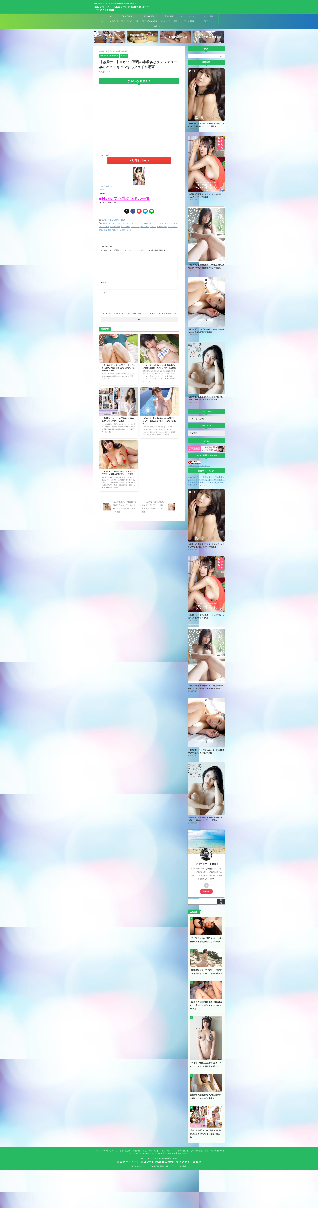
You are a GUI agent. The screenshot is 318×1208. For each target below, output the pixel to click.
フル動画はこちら (136, 160)
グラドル (134, 223)
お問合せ (206, 891)
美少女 (118, 230)
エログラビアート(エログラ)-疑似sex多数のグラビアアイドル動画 (159, 1161)
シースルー (135, 227)
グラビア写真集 (188, 21)
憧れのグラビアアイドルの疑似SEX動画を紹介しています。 (159, 1158)
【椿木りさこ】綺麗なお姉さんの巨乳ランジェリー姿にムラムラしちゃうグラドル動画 (159, 421)
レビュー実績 (209, 16)
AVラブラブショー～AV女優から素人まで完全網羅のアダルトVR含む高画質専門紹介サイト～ (206, 482)
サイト (103, 303)
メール (104, 293)
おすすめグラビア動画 (169, 21)
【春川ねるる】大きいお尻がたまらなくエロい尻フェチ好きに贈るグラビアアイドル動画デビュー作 (118, 367)
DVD (103, 223)
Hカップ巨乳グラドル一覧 (126, 198)
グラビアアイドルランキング (199, 466)
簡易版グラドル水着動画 (110, 220)
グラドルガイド (208, 21)
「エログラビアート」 (129, 16)
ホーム (109, 16)
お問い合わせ (159, 26)
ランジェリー (172, 227)
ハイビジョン (162, 227)
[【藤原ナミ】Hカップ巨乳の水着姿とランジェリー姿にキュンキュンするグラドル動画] (145, 211)
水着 (105, 230)
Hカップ (109, 223)
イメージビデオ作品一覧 (109, 21)
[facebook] (132, 211)
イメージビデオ (119, 223)
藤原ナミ (123, 220)
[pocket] (139, 211)
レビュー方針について (189, 16)
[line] (151, 211)
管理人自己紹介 (149, 16)
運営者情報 (169, 16)
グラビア (153, 223)
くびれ (128, 223)
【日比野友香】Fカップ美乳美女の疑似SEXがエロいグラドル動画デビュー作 (206, 1133)
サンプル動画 (125, 227)
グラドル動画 (144, 223)
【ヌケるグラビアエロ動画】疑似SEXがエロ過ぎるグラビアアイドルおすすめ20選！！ (206, 1005)
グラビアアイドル (163, 223)
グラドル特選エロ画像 (149, 21)
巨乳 (101, 230)
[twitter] (126, 211)
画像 (113, 230)
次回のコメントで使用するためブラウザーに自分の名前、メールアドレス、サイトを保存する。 (140, 313)
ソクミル (153, 227)
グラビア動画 (115, 227)
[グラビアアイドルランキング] (194, 463)
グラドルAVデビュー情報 (129, 21)
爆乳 (109, 230)
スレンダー (144, 227)
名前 (103, 282)
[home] (206, 885)
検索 (221, 901)
